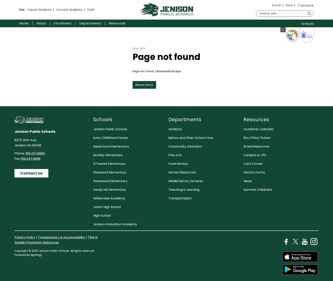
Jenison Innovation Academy (115, 224)
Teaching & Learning (183, 189)
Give (289, 5)
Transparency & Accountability (61, 237)
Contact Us (31, 173)
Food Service (178, 164)
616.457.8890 (35, 153)
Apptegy (36, 255)
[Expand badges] (283, 29)
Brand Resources (256, 146)
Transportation (180, 198)
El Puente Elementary (109, 164)
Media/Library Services (185, 181)
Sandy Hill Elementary (109, 189)
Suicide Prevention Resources (36, 242)
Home (24, 23)
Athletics (175, 129)
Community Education (185, 146)
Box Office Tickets (257, 138)
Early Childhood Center (110, 138)
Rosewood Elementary (110, 181)
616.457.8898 (30, 159)
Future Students (40, 9)
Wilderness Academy (109, 198)
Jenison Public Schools (110, 129)
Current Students (69, 9)
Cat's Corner (253, 164)
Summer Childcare (258, 189)
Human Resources (182, 172)
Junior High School (107, 207)
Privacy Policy (24, 237)
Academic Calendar (259, 129)
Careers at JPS (255, 155)
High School (102, 215)
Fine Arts (175, 155)
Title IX (93, 237)
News (248, 181)
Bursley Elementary (108, 155)
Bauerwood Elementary (111, 146)
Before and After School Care (190, 138)
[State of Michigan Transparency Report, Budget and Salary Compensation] (292, 34)
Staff (90, 9)
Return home (144, 85)
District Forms (254, 172)
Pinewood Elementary (109, 172)
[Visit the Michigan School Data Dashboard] (306, 34)
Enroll (276, 5)
